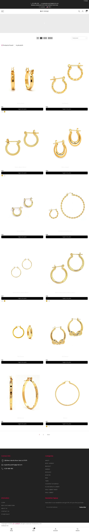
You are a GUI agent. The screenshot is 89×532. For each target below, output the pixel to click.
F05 (2, 235)
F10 (2, 360)
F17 (47, 421)
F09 (47, 296)
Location (42, 7)
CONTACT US (5, 511)
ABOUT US (4, 508)
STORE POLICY (5, 514)
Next (48, 435)
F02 (47, 107)
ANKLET (47, 460)
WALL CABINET (49, 492)
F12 (47, 360)
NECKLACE (48, 472)
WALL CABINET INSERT (51, 489)
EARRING (47, 469)
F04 (47, 171)
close (3, 0)
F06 (47, 235)
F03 (2, 171)
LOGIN (3, 502)
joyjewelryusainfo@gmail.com (50, 3)
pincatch (20, 45)
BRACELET (48, 466)
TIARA (46, 481)
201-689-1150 (35, 3)
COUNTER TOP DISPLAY (52, 484)
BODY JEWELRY (49, 463)
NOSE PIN (47, 475)
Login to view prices (22, 109)
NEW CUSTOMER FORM (8, 505)
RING (46, 478)
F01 (2, 107)
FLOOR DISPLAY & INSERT (52, 487)
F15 (2, 421)
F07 (2, 296)
